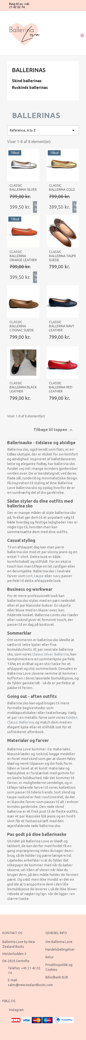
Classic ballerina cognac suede (22, 326)
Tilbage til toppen (53, 430)
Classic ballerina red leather (60, 387)
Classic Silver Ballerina (50, 654)
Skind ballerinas (27, 81)
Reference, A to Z (43, 130)
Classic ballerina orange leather (23, 256)
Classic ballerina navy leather (62, 326)
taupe (39, 576)
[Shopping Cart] (79, 33)
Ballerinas (29, 70)
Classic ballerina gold (62, 187)
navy (56, 576)
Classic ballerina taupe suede (62, 256)
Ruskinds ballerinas (30, 87)
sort (29, 576)
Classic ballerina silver (23, 187)
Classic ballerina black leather (23, 387)
